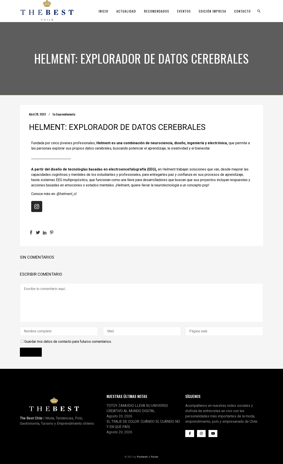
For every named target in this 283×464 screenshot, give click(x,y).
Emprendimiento (65, 114)
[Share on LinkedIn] (45, 232)
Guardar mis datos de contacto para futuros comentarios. (68, 341)
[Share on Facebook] (31, 232)
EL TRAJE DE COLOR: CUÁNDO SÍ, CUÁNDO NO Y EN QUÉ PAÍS (143, 424)
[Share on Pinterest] (52, 232)
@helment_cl (66, 194)
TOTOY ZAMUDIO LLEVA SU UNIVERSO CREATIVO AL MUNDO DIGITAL (137, 408)
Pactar (155, 456)
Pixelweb (142, 456)
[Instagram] (36, 206)
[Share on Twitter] (38, 232)
